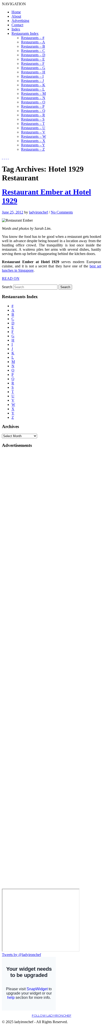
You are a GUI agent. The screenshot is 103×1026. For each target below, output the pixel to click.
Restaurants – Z (33, 149)
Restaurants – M (33, 94)
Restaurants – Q (33, 111)
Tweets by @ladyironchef (21, 955)
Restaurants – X (33, 141)
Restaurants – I (32, 76)
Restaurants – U (33, 128)
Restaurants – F (33, 63)
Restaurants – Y (33, 145)
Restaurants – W (33, 136)
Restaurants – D (33, 55)
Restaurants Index (25, 33)
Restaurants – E (33, 59)
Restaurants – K (33, 85)
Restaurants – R (33, 115)
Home (16, 12)
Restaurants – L (33, 89)
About (16, 16)
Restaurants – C (33, 51)
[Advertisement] (21, 524)
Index (15, 29)
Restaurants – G (33, 68)
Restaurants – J (32, 81)
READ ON (10, 278)
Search (7, 287)
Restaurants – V (33, 132)
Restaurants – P (33, 106)
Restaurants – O (33, 102)
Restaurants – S (33, 119)
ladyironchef (38, 212)
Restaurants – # (32, 38)
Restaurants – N (33, 98)
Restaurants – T (33, 124)
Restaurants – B (33, 46)
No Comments (62, 212)
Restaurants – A (33, 42)
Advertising (20, 21)
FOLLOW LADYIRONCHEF (51, 1015)
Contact (17, 25)
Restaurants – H (33, 72)
